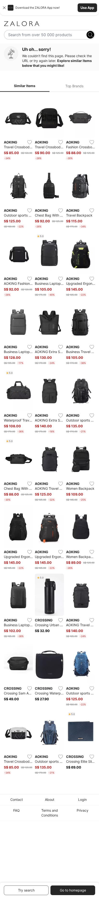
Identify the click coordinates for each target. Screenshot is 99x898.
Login (82, 799)
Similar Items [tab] (24, 86)
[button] (49, 7)
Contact (16, 799)
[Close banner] (4, 7)
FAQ (16, 810)
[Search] (90, 35)
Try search (26, 890)
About (49, 799)
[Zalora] (49, 23)
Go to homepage (73, 890)
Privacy (82, 810)
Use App (87, 8)
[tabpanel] (49, 436)
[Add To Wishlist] (29, 142)
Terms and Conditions (49, 812)
